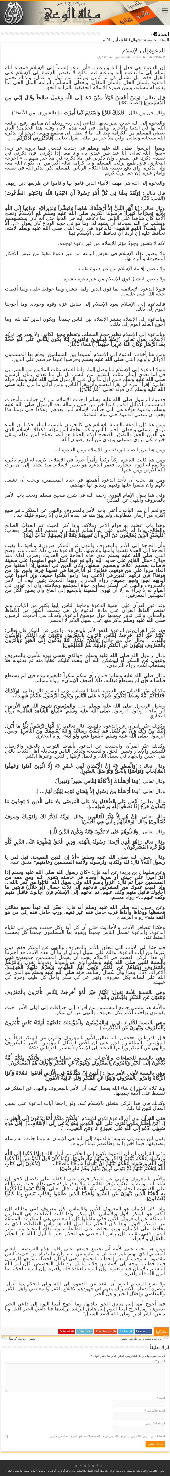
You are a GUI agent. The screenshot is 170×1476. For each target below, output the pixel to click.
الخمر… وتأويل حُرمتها (22, 1337)
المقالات (137, 57)
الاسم (161, 1397)
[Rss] (100, 1465)
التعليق (160, 1361)
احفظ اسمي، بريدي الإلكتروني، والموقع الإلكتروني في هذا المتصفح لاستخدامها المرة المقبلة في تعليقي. (107, 1436)
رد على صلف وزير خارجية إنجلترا (140, 1337)
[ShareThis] (85, 1465)
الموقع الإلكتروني (155, 1423)
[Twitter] (93, 1465)
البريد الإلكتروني (155, 1410)
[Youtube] (89, 1465)
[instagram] (81, 1465)
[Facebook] (97, 1465)
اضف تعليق (120, 57)
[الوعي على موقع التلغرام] (76, 1465)
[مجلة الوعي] (85, 13)
